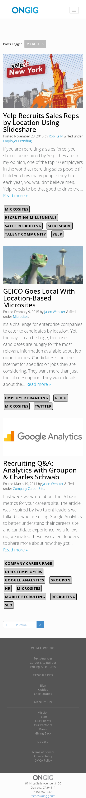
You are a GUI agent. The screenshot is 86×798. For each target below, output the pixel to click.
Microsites (16, 209)
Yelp (57, 234)
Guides (43, 690)
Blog (43, 685)
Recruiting (63, 596)
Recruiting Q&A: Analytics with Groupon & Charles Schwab (40, 470)
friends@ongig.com (43, 796)
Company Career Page (28, 563)
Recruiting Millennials (31, 217)
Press (43, 729)
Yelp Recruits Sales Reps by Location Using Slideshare (41, 122)
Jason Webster (54, 311)
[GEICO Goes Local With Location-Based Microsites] (43, 265)
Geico (61, 397)
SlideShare (59, 225)
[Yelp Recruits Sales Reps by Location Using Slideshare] (43, 81)
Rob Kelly (56, 136)
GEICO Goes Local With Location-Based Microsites (39, 298)
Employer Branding (17, 141)
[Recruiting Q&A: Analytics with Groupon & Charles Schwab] (43, 437)
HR (7, 588)
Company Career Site (28, 488)
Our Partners (43, 725)
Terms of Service (43, 752)
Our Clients (43, 721)
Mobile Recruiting (25, 596)
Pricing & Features (43, 667)
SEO (9, 605)
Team (43, 717)
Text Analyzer (43, 658)
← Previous (19, 625)
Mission (43, 712)
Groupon (61, 580)
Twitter (43, 406)
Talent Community (25, 234)
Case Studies (43, 694)
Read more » (15, 195)
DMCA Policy (43, 760)
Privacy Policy (43, 756)
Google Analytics (24, 580)
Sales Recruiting (23, 225)
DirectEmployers (23, 571)
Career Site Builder (43, 663)
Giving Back (43, 733)
